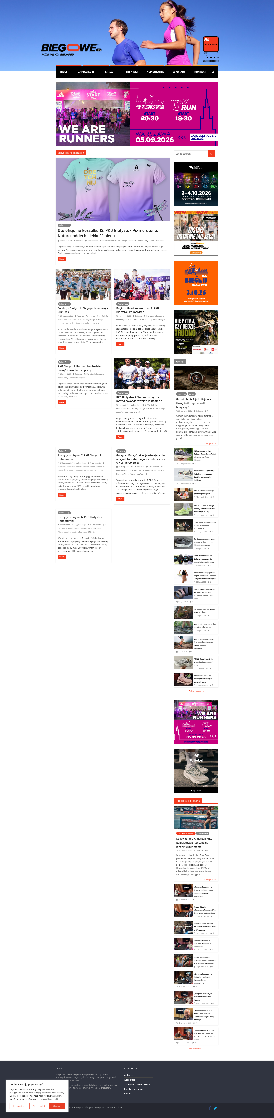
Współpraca (129, 1079)
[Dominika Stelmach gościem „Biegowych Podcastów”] (183, 939)
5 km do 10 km (94, 316)
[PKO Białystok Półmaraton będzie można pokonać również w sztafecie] (142, 359)
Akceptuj (57, 1106)
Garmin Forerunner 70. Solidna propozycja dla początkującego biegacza (204, 559)
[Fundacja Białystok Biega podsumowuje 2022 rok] (83, 270)
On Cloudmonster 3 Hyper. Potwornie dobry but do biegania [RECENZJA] (204, 542)
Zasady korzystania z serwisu (137, 1084)
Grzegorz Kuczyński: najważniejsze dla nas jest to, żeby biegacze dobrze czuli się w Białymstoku (140, 459)
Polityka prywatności (133, 1089)
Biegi (63, 71)
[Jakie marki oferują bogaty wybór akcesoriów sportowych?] (183, 521)
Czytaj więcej (210, 443)
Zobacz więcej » (196, 691)
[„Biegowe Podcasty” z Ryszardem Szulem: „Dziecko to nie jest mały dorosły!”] (183, 1009)
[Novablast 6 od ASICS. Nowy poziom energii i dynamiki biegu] (183, 674)
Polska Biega (64, 225)
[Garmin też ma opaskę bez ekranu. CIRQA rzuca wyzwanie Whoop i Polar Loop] (183, 588)
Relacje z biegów (92, 323)
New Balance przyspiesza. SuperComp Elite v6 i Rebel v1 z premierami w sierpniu (205, 576)
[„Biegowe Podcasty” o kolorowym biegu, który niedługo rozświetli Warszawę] (183, 885)
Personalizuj (19, 1106)
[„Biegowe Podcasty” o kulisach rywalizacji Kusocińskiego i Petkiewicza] (183, 972)
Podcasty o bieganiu (188, 800)
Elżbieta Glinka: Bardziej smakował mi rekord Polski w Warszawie (204, 927)
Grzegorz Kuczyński (129, 240)
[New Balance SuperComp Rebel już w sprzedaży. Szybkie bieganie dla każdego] (183, 469)
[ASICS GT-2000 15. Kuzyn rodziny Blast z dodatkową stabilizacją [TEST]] (183, 504)
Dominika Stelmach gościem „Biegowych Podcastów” (202, 944)
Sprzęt (110, 71)
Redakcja (79, 240)
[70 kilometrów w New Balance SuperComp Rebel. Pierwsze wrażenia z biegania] (183, 449)
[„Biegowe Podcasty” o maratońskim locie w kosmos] (183, 992)
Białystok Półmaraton (111, 240)
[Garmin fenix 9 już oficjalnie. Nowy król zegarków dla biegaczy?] (196, 367)
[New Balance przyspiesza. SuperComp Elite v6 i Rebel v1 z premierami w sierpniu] (183, 571)
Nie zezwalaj (39, 1106)
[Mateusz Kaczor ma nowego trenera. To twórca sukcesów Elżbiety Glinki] (183, 955)
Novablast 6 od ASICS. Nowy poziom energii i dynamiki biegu (203, 679)
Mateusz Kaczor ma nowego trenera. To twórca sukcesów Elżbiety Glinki (205, 960)
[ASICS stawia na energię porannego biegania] (183, 489)
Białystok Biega (133, 408)
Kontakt (200, 71)
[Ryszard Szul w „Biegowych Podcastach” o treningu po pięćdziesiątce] (183, 905)
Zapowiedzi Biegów (156, 240)
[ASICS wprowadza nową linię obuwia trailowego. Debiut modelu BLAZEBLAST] (183, 637)
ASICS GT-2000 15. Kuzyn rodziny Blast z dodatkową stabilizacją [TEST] (204, 509)
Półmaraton (142, 240)
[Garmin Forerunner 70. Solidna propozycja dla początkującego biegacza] (183, 554)
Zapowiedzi (86, 71)
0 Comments (92, 240)
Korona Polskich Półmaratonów (89, 466)
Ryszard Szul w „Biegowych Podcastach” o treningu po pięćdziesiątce (204, 910)
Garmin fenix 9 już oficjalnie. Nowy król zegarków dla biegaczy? (194, 403)
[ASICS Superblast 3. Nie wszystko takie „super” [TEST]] (183, 657)
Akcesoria (182, 394)
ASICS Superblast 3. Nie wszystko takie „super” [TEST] (203, 662)
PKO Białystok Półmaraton (126, 319)
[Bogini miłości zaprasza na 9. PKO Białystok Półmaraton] (142, 270)
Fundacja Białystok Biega (93, 319)
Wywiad (143, 474)
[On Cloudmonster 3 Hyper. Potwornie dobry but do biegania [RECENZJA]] (183, 537)
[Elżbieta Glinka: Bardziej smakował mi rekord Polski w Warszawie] (183, 922)
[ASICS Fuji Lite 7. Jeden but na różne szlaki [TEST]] (183, 622)
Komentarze (155, 71)
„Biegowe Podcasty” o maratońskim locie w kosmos (203, 997)
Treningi (132, 71)
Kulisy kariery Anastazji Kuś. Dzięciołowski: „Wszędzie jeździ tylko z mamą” (194, 842)
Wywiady (179, 71)
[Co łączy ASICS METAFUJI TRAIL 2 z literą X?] (183, 607)
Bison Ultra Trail (74, 319)
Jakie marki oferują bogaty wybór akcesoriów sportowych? (205, 525)
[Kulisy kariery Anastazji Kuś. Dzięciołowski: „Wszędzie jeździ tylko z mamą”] (196, 807)
